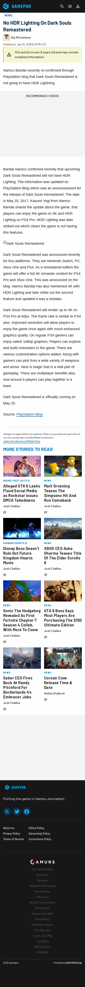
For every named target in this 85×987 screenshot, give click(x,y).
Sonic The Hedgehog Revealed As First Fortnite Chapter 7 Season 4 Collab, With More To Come (22, 620)
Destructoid (42, 908)
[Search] (62, 6)
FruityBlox (42, 941)
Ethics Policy (36, 828)
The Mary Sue (42, 930)
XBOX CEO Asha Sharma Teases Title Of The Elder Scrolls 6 (63, 555)
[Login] (78, 6)
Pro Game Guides (42, 869)
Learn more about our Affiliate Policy (21, 441)
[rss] (7, 812)
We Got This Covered (42, 902)
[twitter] (17, 812)
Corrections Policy (40, 839)
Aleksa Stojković (54, 693)
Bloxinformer (43, 946)
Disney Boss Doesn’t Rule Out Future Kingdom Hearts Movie (21, 555)
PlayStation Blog (29, 414)
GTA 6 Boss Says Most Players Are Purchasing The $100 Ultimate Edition (63, 617)
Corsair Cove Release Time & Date (58, 682)
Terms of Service (13, 839)
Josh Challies (11, 506)
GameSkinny (42, 919)
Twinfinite (42, 874)
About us (8, 828)
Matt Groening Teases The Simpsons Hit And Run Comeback (60, 493)
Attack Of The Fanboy (42, 886)
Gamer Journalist (42, 913)
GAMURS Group (74, 962)
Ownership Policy (39, 833)
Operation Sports (42, 924)
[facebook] (27, 812)
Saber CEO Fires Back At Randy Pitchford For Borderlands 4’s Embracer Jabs (17, 687)
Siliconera (42, 897)
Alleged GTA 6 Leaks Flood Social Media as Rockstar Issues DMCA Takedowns (21, 493)
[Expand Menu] (70, 6)
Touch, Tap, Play (42, 935)
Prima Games (42, 891)
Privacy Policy (11, 833)
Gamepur (42, 880)
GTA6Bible (42, 952)
